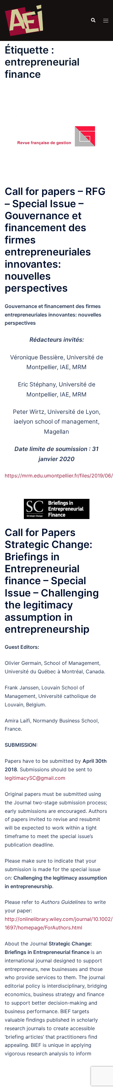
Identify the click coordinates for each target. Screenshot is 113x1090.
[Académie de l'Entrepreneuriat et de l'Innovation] (24, 20)
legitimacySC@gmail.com (35, 778)
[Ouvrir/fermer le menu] (105, 20)
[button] (92, 20)
